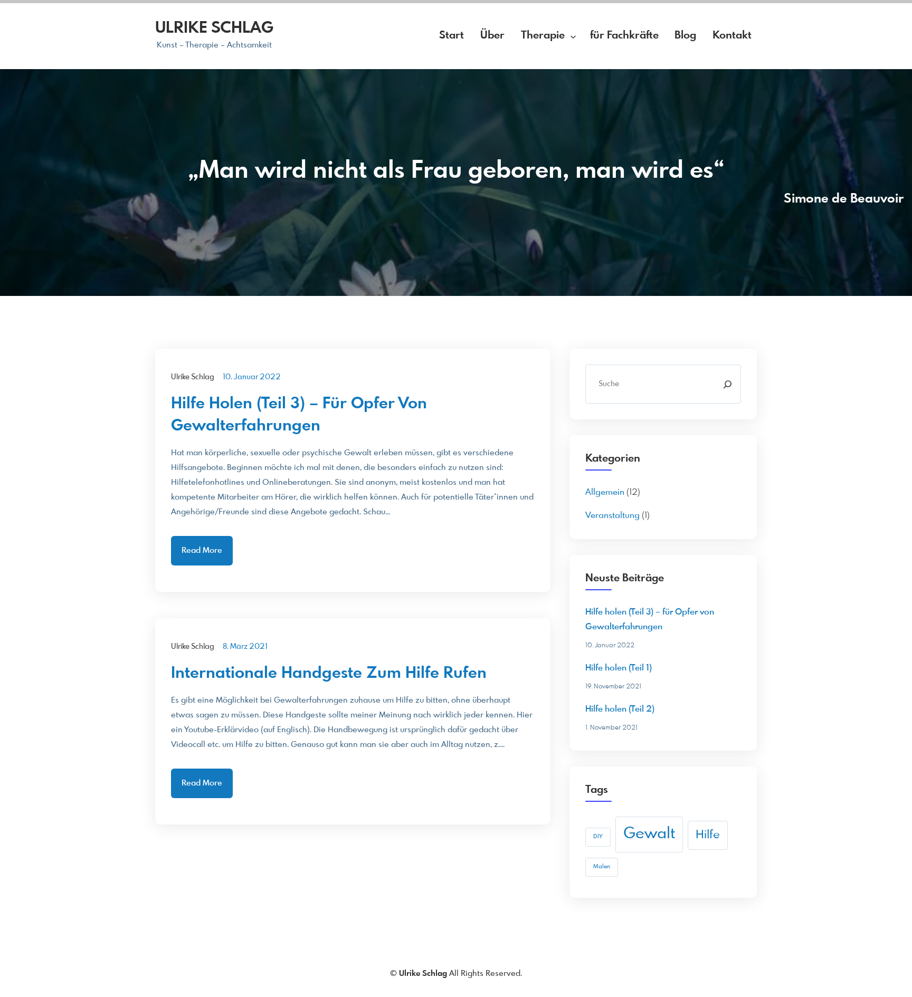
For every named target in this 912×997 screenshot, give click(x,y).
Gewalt (649, 834)
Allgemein (604, 492)
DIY (598, 837)
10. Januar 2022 (252, 377)
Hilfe (708, 835)
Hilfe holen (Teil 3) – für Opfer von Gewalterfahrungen (299, 415)
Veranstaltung (612, 515)
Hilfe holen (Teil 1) (618, 668)
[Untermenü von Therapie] (573, 36)
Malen (601, 867)
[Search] (727, 384)
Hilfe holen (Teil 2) (619, 709)
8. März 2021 (245, 646)
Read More (202, 551)
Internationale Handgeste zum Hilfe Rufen (329, 674)
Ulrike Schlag (214, 28)
